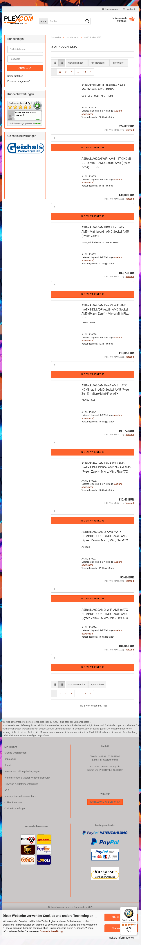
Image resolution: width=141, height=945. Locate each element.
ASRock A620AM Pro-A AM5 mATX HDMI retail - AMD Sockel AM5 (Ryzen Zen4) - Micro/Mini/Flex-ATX (106, 390)
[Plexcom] (18, 19)
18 (84, 71)
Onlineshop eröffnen (58, 907)
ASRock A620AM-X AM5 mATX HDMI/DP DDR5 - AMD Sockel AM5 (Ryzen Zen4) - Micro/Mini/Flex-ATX (105, 536)
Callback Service (13, 802)
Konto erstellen (15, 76)
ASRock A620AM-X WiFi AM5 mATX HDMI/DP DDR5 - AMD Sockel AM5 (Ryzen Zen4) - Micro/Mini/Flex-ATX (105, 614)
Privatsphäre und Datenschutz (20, 796)
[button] (54, 63)
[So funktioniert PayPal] (105, 841)
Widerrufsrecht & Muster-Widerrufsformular (27, 777)
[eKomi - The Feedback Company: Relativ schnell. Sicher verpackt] (24, 113)
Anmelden (25, 68)
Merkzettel (131, 9)
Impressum (10, 759)
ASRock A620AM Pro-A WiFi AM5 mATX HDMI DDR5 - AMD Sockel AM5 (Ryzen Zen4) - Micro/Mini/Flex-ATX (106, 467)
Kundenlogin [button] (111, 9)
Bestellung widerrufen (105, 802)
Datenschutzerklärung (51, 931)
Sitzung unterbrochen (15, 752)
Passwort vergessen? (18, 81)
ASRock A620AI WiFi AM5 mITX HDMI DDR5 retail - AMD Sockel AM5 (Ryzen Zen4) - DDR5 (106, 163)
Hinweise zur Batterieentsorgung (21, 784)
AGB (6, 790)
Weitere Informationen (121, 937)
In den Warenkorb (92, 147)
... (78, 71)
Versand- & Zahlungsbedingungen (21, 771)
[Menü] (135, 909)
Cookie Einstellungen (15, 808)
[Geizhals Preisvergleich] (25, 147)
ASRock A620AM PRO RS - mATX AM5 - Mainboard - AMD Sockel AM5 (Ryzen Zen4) (105, 232)
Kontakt (8, 765)
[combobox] (77, 63)
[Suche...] (87, 21)
